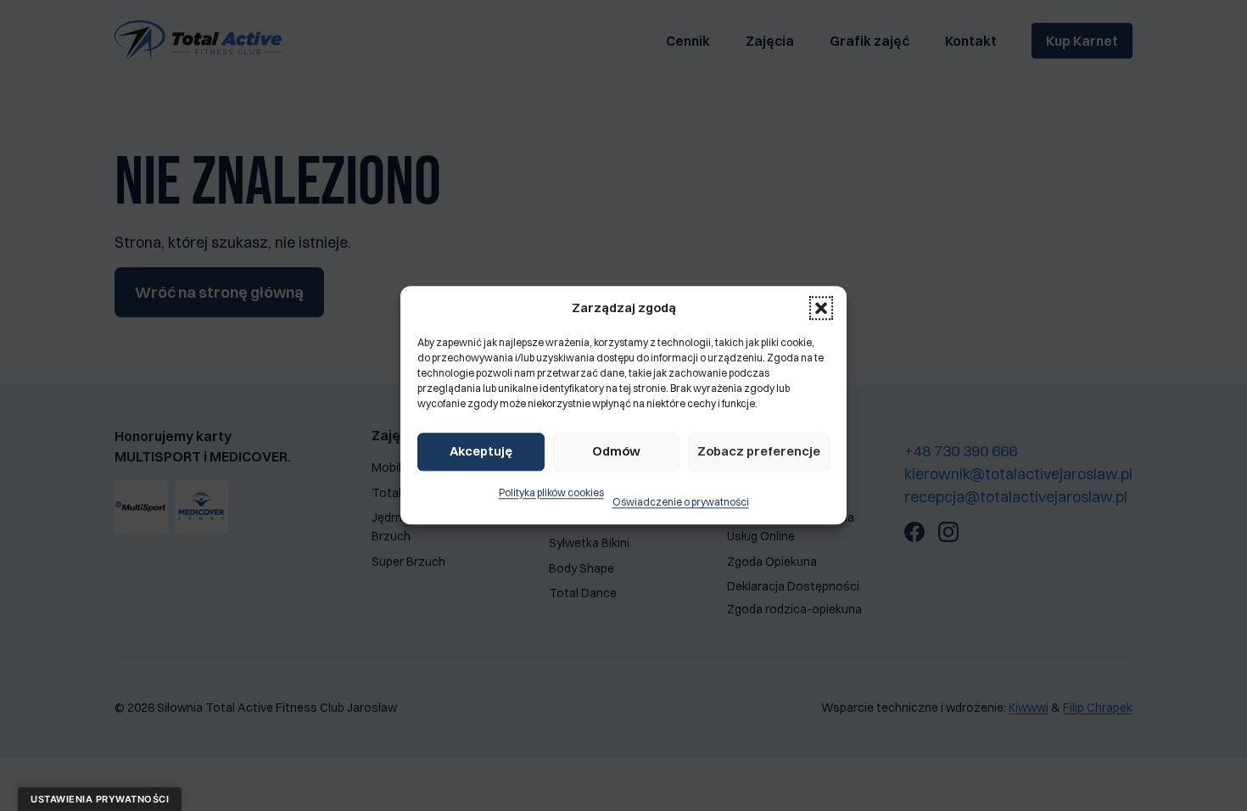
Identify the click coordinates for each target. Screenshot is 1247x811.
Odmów (616, 451)
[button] (821, 308)
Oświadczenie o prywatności (680, 502)
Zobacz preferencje (758, 451)
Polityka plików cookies (551, 492)
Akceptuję (481, 451)
